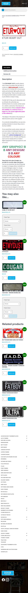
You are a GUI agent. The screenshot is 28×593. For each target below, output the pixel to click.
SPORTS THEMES (5, 533)
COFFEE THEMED (5, 452)
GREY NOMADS (4, 470)
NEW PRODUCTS (5, 503)
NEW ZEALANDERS (5, 505)
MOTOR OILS (4, 491)
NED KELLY (3, 501)
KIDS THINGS (4, 489)
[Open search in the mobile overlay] (14, 10)
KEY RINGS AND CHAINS (7, 487)
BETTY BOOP (4, 445)
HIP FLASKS (4, 475)
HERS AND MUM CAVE (6, 472)
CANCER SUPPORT (5, 449)
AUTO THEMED (4, 438)
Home (3, 15)
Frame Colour (7, 225)
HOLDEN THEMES (5, 480)
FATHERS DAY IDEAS (6, 461)
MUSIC (2, 498)
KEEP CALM (4, 484)
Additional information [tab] (10, 71)
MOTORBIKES (4, 496)
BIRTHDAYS (4, 447)
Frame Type (7, 217)
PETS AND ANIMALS (6, 519)
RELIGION (3, 521)
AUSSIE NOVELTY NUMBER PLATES (9, 436)
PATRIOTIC (4, 517)
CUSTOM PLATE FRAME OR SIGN (9, 457)
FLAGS (2, 466)
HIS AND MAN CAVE (6, 477)
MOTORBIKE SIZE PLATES (7, 494)
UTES (2, 547)
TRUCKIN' (3, 542)
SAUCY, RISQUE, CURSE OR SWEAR (9, 528)
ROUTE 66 (3, 526)
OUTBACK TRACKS (5, 515)
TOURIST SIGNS (5, 537)
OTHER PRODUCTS (5, 512)
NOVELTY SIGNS (5, 508)
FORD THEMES (4, 468)
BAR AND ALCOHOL (6, 440)
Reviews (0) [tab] (7, 74)
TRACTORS (3, 540)
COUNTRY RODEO (5, 454)
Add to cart (13, 48)
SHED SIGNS (4, 531)
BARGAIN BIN (4, 442)
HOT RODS (3, 482)
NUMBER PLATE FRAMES (7, 510)
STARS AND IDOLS (5, 535)
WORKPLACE (4, 551)
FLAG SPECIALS (5, 463)
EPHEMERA (3, 459)
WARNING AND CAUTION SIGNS (9, 549)
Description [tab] (7, 67)
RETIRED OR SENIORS (6, 523)
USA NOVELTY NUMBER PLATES (12, 15)
